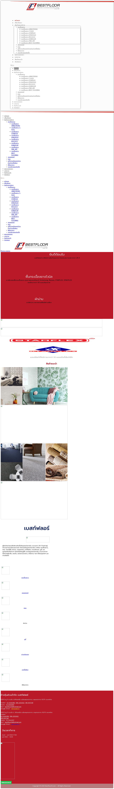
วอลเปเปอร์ (21, 45)
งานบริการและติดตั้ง (24, 53)
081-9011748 (29, 703)
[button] (45, 65)
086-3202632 (20, 703)
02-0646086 (11, 703)
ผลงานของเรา (19, 55)
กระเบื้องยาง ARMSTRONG (29, 29)
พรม (19, 47)
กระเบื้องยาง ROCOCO (28, 37)
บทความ (17, 57)
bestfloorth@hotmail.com (13, 707)
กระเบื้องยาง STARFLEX (28, 33)
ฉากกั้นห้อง (25, 670)
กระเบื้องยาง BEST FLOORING (30, 43)
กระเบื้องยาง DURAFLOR (28, 39)
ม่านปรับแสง (25, 655)
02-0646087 (10, 705)
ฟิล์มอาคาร (21, 51)
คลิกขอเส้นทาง (15, 709)
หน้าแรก (17, 20)
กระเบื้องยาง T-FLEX (27, 31)
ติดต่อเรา (18, 62)
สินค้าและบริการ (20, 25)
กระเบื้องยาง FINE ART (28, 41)
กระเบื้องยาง (21, 27)
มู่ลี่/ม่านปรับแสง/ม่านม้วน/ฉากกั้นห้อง (29, 49)
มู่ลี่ (25, 639)
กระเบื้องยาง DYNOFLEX (28, 35)
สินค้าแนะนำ (18, 59)
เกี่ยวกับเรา (18, 23)
